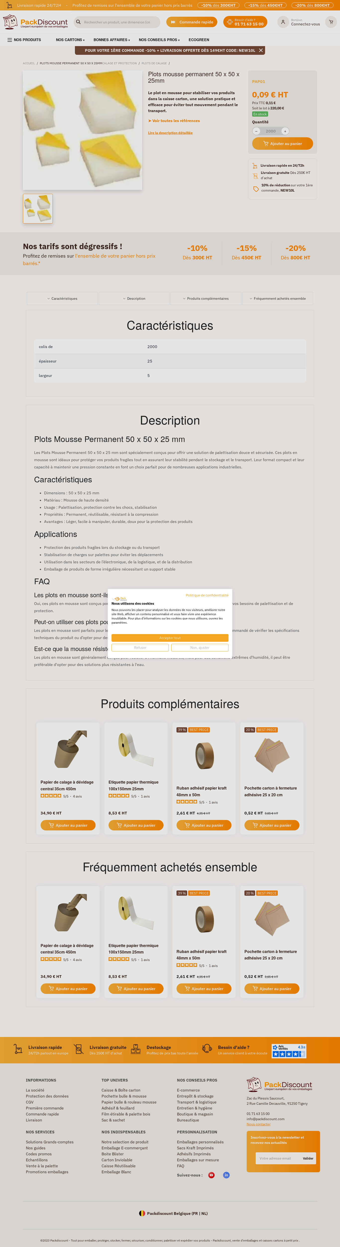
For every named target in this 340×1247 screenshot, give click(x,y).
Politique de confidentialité (207, 595)
